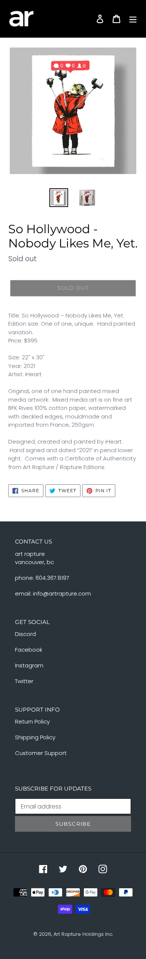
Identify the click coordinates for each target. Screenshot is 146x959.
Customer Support (41, 753)
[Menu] (133, 18)
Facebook (28, 650)
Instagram (29, 665)
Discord (25, 634)
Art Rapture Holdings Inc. (83, 934)
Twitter (24, 681)
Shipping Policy (35, 737)
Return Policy (32, 721)
